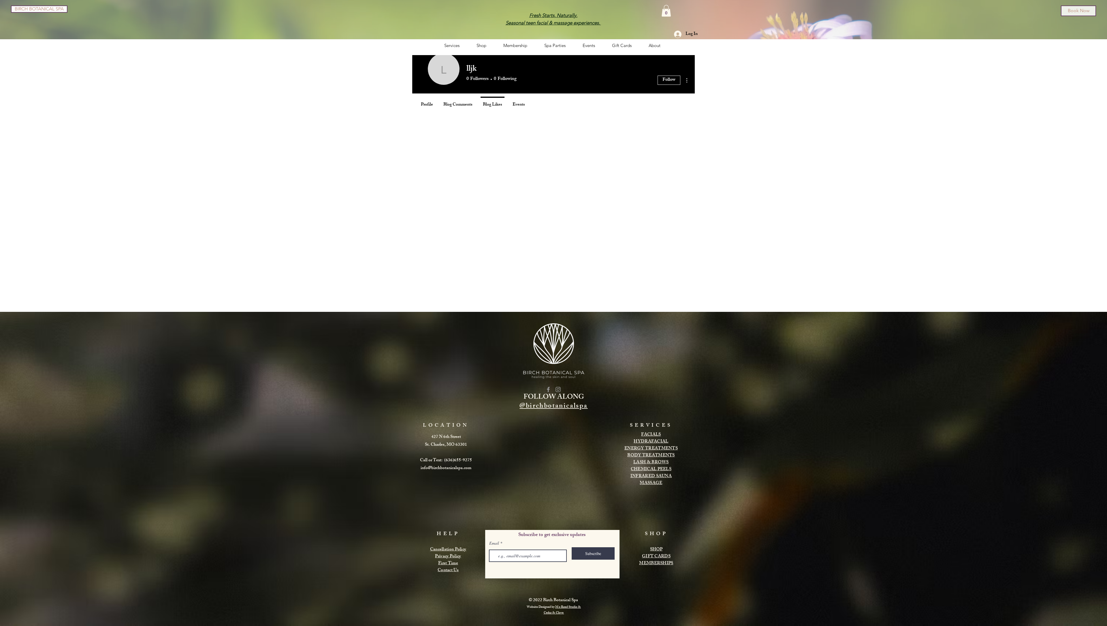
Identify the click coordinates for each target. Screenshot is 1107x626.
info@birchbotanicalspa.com (446, 468)
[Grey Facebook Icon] (548, 389)
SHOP (656, 550)
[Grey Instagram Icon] (558, 389)
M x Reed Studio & (568, 607)
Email (494, 543)
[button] (666, 11)
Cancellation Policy (448, 550)
